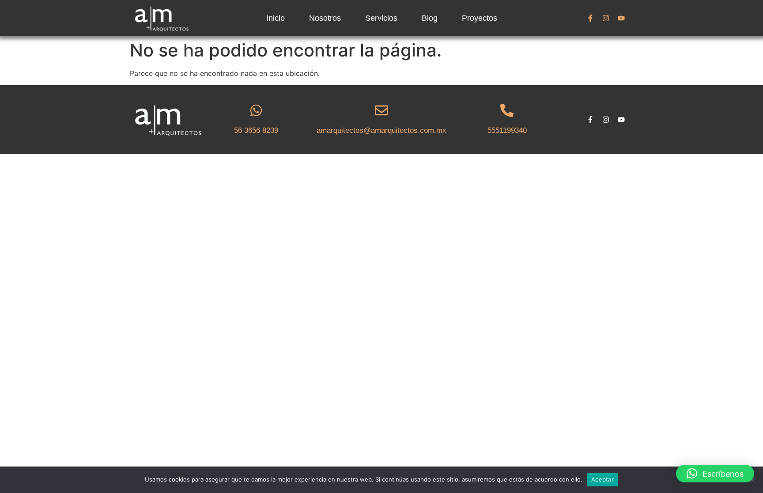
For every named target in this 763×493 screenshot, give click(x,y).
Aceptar (602, 479)
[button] (715, 473)
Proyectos (479, 18)
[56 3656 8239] (256, 110)
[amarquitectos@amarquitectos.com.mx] (381, 110)
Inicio (275, 18)
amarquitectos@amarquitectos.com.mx (381, 130)
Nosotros (325, 18)
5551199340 (507, 130)
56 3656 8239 (256, 130)
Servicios (381, 18)
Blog (430, 18)
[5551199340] (507, 110)
